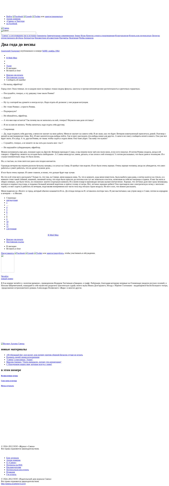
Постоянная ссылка (15, 77)
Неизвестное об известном (47, 38)
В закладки (11, 68)
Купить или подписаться (140, 35)
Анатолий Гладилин (10, 51)
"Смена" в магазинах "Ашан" (19, 359)
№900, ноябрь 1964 (50, 51)
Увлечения (73, 38)
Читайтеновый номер (7, 277)
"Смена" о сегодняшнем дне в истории (18, 35)
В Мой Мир (11, 58)
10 (7, 221)
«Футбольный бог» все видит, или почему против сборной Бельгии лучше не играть (44, 355)
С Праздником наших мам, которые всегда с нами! (29, 364)
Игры (83, 35)
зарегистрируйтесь (55, 253)
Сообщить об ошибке (16, 80)
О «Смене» (11, 462)
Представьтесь (7, 253)
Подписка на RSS (14, 465)
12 (7, 226)
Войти (9, 16)
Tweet (8, 66)
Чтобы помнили (86, 38)
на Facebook (11, 23)
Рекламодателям (13, 467)
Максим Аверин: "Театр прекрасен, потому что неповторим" (34, 362)
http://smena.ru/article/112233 (13, 484)
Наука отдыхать (7, 386)
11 (7, 224)
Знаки (77, 35)
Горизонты (41, 35)
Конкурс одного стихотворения (100, 35)
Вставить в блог (13, 70)
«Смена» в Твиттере (15, 21)
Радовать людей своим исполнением (22, 357)
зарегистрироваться (54, 16)
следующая (11, 229)
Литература (29, 38)
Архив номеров (13, 19)
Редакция (10, 472)
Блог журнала (12, 458)
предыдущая (12, 200)
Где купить (11, 474)
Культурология (121, 35)
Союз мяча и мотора (9, 381)
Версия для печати (14, 75)
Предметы (63, 38)
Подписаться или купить (17, 470)
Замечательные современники (60, 35)
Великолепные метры (9, 376)
